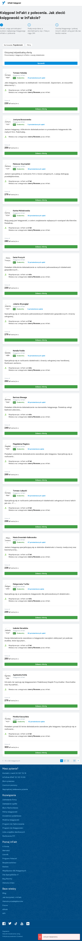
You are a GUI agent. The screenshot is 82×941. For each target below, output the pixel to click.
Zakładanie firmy (9, 799)
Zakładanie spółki (9, 804)
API (3, 913)
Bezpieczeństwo (9, 862)
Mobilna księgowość (10, 820)
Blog (4, 893)
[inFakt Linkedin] (27, 923)
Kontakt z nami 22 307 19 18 (14, 773)
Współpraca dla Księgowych (14, 870)
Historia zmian (8, 883)
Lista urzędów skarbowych (13, 832)
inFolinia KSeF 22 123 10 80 (13, 777)
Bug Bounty (7, 879)
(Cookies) (20, 936)
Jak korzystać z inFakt (11, 897)
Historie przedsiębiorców (12, 901)
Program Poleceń (9, 858)
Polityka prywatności (9, 936)
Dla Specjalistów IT (10, 875)
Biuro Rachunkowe (10, 808)
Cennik (5, 854)
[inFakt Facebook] (3, 923)
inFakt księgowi (14, 3)
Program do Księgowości (12, 828)
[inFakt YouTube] (21, 923)
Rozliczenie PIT (8, 836)
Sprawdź (41, 63)
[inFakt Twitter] (9, 923)
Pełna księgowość (9, 812)
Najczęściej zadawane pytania (15, 789)
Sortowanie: (13, 45)
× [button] (78, 935)
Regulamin (5, 931)
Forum (5, 905)
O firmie (5, 846)
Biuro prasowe (8, 781)
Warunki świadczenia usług (11, 934)
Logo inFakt (3, 3)
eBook (5, 909)
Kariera (5, 866)
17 (74, 761)
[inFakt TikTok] (15, 923)
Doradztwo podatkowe (11, 816)
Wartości (6, 850)
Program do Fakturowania (13, 824)
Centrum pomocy (9, 785)
